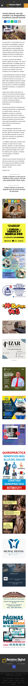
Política (22, 678)
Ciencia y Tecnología (11, 682)
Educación (11, 680)
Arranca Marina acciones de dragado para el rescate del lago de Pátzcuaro (14, 189)
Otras (24, 682)
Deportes (17, 680)
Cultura (22, 680)
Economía (5, 680)
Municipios (17, 678)
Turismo (19, 682)
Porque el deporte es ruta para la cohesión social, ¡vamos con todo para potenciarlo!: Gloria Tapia (14, 178)
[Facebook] (14, 666)
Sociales (4, 682)
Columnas (13, 684)
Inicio (4, 678)
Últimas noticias (10, 678)
